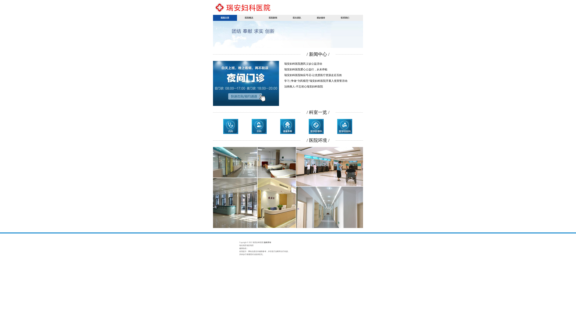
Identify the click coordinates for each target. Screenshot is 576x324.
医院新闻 (273, 18)
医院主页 (225, 18)
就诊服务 (321, 18)
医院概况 (249, 18)
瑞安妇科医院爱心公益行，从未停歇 (305, 69)
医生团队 (297, 18)
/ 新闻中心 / (318, 54)
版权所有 (267, 242)
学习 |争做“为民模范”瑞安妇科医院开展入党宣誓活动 (315, 80)
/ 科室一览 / (318, 112)
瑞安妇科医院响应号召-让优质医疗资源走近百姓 (313, 75)
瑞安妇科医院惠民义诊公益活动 (303, 63)
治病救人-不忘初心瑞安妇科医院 (303, 86)
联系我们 (345, 18)
